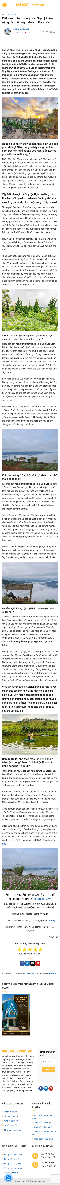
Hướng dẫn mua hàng (12, 1154)
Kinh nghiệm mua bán (12, 1168)
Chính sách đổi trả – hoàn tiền (44, 1133)
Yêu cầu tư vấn (10, 1125)
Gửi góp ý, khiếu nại (11, 1173)
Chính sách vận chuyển (43, 1139)
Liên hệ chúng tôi (10, 1116)
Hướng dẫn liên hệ (11, 1159)
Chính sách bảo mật (42, 1123)
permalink (52, 973)
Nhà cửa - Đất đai (9, 15)
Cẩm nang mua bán (12, 1130)
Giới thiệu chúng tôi (11, 1112)
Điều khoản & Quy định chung (42, 1116)
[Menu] (4, 5)
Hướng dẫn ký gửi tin (12, 1163)
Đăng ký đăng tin (10, 1121)
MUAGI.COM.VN (42, 899)
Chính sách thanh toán (43, 1127)
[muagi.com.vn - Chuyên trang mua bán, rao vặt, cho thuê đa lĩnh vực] (30, 4)
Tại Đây (51, 920)
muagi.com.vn (21, 29)
